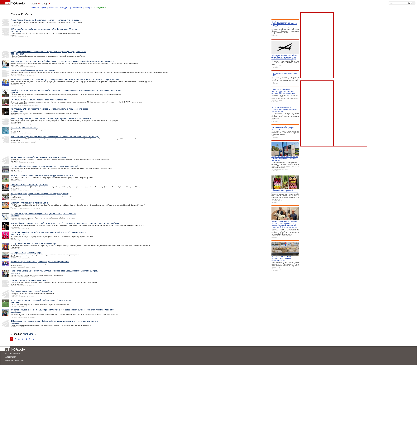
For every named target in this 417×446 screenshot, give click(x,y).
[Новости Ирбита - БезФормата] (13, 2)
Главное (35, 8)
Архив (43, 8)
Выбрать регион (10, 357)
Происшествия (75, 8)
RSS (22, 360)
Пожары (88, 8)
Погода (63, 8)
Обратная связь (10, 356)
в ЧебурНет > (100, 8)
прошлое (28, 333)
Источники (53, 8)
